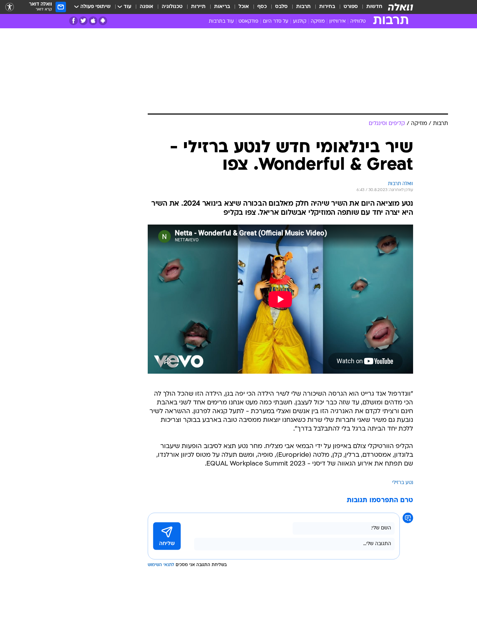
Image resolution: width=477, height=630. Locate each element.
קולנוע (299, 21)
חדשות (374, 6)
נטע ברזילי (402, 483)
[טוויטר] (83, 20)
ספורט (351, 6)
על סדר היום (275, 21)
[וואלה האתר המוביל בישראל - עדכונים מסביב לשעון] (400, 6)
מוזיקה (318, 21)
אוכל (244, 6)
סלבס (281, 6)
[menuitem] (370, 7)
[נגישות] (9, 7)
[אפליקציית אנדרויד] (102, 20)
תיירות (198, 6)
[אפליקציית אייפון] (93, 20)
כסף (262, 6)
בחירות (327, 6)
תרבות (303, 6)
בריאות (222, 6)
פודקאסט (248, 21)
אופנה (146, 6)
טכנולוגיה (172, 6)
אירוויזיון (337, 21)
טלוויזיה (358, 21)
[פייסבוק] (73, 20)
